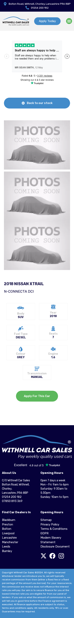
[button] (69, 21)
